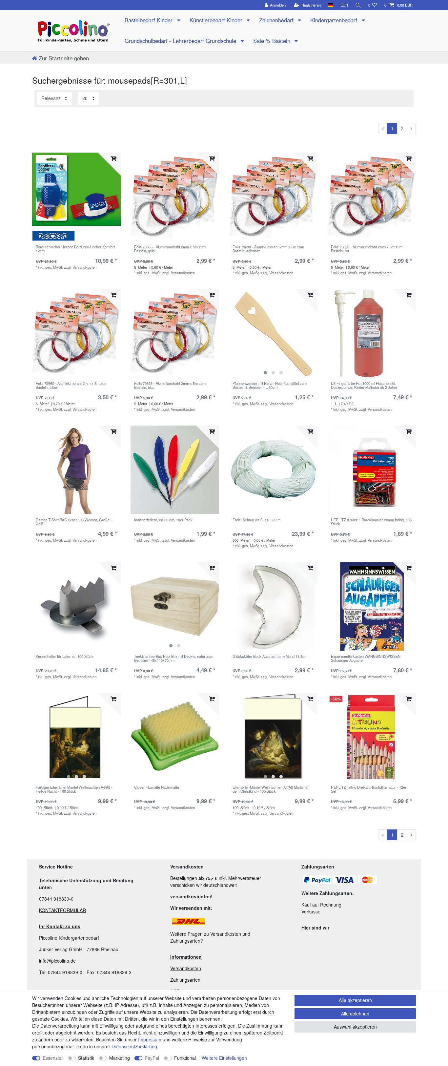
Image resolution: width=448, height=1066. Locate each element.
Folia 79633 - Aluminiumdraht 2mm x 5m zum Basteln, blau (170, 385)
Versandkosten (185, 968)
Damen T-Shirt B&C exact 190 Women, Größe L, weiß (74, 522)
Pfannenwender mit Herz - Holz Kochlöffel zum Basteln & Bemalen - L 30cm (270, 385)
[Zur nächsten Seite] (411, 128)
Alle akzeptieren (355, 1000)
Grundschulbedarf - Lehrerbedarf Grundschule (181, 41)
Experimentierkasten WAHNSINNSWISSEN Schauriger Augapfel (365, 658)
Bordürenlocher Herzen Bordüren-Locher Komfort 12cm (75, 249)
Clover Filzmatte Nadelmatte (156, 787)
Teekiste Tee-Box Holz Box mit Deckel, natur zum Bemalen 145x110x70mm (173, 658)
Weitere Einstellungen (224, 1058)
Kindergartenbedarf (334, 20)
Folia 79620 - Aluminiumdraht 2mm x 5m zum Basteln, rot (366, 249)
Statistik (86, 1058)
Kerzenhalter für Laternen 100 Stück (64, 656)
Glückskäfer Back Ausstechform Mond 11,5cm (270, 656)
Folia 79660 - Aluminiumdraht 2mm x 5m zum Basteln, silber (71, 385)
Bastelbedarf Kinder (149, 20)
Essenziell (53, 1058)
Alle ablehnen (355, 1013)
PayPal (152, 1058)
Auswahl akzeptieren (355, 1026)
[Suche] (358, 5)
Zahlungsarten (185, 979)
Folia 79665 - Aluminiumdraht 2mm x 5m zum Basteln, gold (170, 249)
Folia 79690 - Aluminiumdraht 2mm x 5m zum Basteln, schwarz (268, 249)
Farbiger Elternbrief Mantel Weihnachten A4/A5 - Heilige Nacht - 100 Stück (74, 789)
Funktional (185, 1058)
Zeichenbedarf (277, 20)
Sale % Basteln (272, 41)
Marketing (119, 1058)
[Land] (330, 5)
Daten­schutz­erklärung (134, 1046)
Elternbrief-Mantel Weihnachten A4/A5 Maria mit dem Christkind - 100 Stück (270, 789)
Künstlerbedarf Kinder (217, 20)
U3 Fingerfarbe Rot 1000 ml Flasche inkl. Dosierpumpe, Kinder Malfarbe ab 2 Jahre (364, 385)
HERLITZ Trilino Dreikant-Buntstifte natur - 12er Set (368, 789)
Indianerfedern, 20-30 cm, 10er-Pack (163, 520)
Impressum (149, 1039)
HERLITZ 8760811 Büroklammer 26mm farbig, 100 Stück (371, 522)
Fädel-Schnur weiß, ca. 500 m (256, 520)
